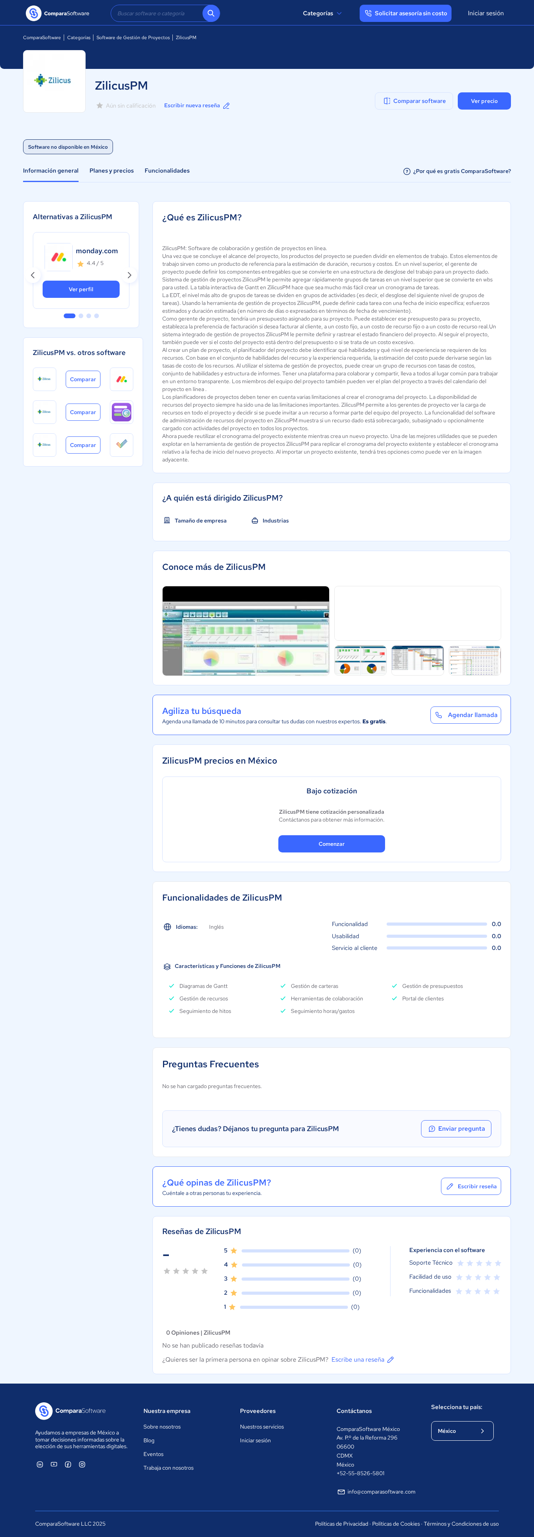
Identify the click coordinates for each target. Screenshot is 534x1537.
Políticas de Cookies (396, 1523)
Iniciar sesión (486, 13)
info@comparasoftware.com (382, 1491)
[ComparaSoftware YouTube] (54, 1464)
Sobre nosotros (162, 1426)
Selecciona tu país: (456, 1407)
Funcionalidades (167, 171)
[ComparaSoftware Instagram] (82, 1464)
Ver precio (484, 101)
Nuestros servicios (262, 1426)
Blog (148, 1440)
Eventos (153, 1454)
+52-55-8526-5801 (360, 1473)
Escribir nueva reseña (192, 105)
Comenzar (332, 843)
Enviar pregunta (461, 1128)
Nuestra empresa (166, 1411)
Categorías (318, 13)
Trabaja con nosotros (168, 1467)
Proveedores (258, 1411)
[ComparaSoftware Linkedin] (40, 1464)
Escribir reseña (477, 1186)
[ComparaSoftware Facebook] (68, 1464)
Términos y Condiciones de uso (461, 1523)
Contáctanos (354, 1411)
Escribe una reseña (358, 1359)
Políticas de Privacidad (341, 1523)
